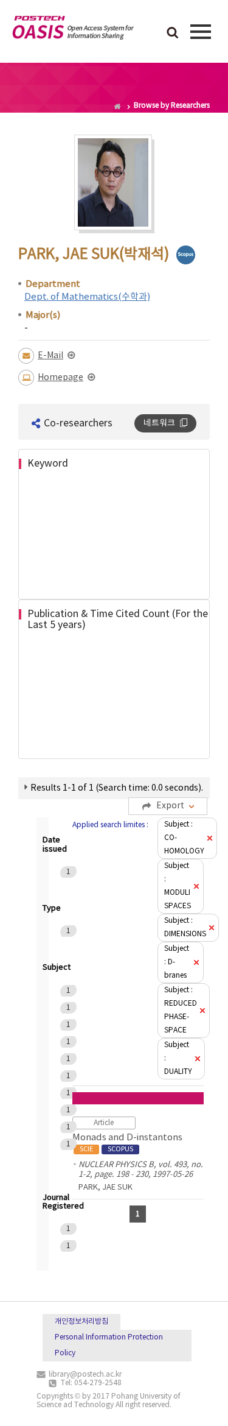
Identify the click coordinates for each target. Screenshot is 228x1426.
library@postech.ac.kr (85, 1374)
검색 (172, 33)
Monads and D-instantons (127, 1142)
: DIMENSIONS (185, 927)
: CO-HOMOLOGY (184, 838)
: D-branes (176, 962)
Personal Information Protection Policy (109, 1345)
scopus (185, 254)
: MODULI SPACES (177, 886)
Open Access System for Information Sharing (73, 30)
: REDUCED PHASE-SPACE (180, 1010)
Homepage (60, 378)
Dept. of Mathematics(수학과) (87, 297)
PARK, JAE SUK (105, 1187)
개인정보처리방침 (81, 1321)
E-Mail (50, 356)
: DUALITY (178, 1058)
